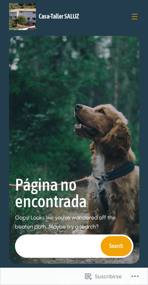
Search (116, 246)
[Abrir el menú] (134, 16)
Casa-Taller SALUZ (59, 16)
